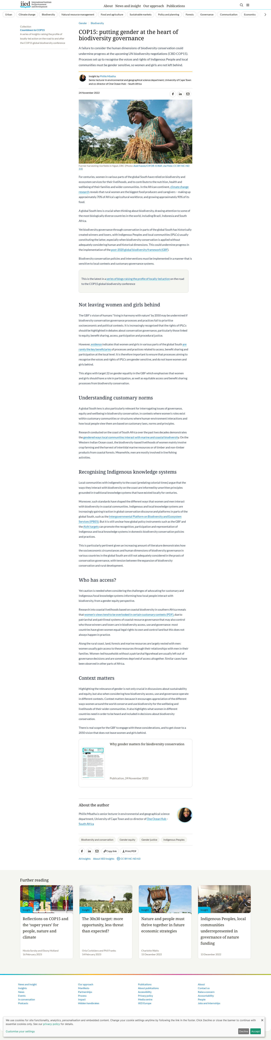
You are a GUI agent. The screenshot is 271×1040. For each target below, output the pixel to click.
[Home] (35, 4)
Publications (176, 6)
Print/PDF (130, 851)
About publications (148, 988)
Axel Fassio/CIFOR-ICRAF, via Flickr (153, 165)
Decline (243, 1031)
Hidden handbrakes (88, 1003)
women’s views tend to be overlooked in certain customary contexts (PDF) (128, 614)
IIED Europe (144, 1003)
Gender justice (149, 839)
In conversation (26, 999)
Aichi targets (91, 526)
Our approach (153, 6)
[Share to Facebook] (173, 94)
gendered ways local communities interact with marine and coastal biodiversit (130, 437)
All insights (85, 858)
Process (82, 995)
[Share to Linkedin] (180, 94)
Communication (228, 14)
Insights (22, 988)
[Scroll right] (265, 14)
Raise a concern (206, 991)
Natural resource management (77, 14)
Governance (206, 14)
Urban (8, 14)
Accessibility (144, 991)
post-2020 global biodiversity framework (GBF (139, 249)
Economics (250, 14)
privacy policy (51, 1024)
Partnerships (85, 991)
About (108, 6)
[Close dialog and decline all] (262, 1019)
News (21, 991)
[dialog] (134, 1026)
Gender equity (127, 839)
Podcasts (23, 1003)
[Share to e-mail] (188, 94)
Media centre (145, 999)
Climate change (27, 14)
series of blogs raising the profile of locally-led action (138, 278)
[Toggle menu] (248, 5)
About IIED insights (103, 858)
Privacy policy (145, 995)
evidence (96, 344)
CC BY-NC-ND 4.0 (130, 858)
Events (22, 995)
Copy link (111, 851)
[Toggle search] (241, 5)
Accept (255, 1031)
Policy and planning (168, 14)
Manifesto (83, 988)
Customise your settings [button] (20, 1031)
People (201, 999)
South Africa (86, 824)
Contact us (204, 988)
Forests (190, 14)
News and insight (128, 6)
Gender (83, 23)
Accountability (206, 995)
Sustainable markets (140, 14)
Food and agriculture (112, 14)
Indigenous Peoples (174, 839)
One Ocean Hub (157, 818)
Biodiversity (48, 14)
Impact (82, 999)
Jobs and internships (209, 1003)
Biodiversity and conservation (97, 839)
